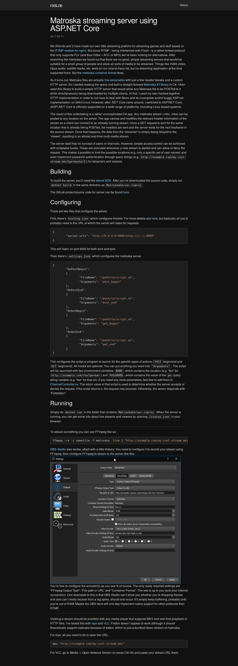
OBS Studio (58, 449)
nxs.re (56, 4)
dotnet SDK (103, 180)
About (184, 5)
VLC (106, 623)
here (126, 192)
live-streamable (114, 80)
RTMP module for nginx (70, 50)
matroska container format (99, 73)
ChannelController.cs (64, 384)
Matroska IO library (156, 84)
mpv (94, 623)
